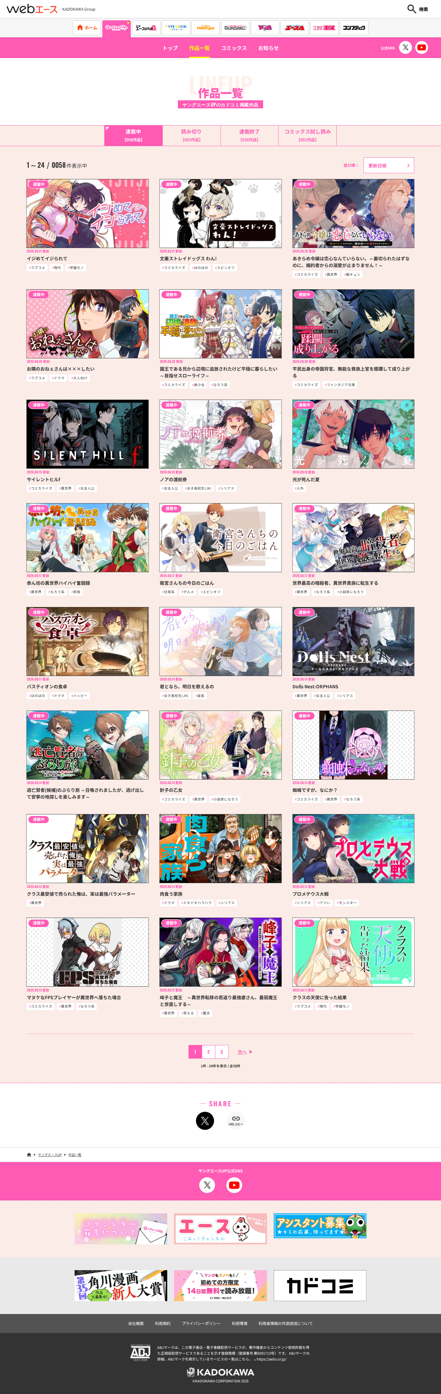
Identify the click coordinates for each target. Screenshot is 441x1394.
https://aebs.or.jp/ (271, 1358)
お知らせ (268, 48)
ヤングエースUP (50, 1154)
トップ (170, 48)
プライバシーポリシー (201, 1323)
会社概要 (136, 1323)
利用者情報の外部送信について (286, 1323)
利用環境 (239, 1323)
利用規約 (162, 1323)
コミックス (234, 48)
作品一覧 (199, 48)
